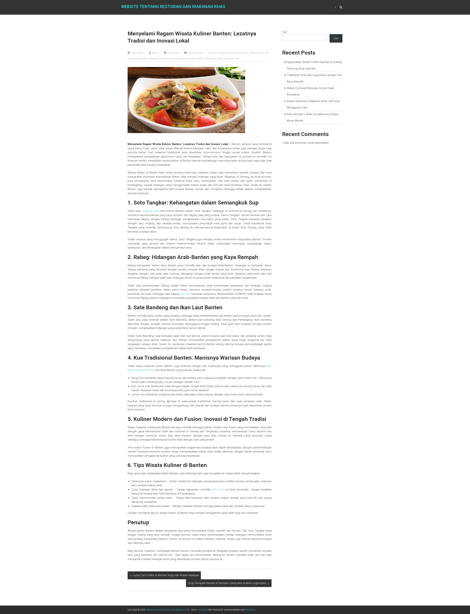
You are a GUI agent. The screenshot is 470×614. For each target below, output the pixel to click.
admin (155, 53)
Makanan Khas (195, 53)
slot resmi (217, 489)
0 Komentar (173, 53)
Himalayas (202, 609)
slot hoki (185, 294)
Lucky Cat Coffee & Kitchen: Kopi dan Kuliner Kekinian (164, 575)
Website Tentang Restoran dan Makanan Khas (173, 6)
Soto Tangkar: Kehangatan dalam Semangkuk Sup (215, 58)
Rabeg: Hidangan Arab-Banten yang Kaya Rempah (165, 58)
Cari (284, 32)
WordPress (250, 609)
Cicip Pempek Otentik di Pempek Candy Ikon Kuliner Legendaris (229, 583)
